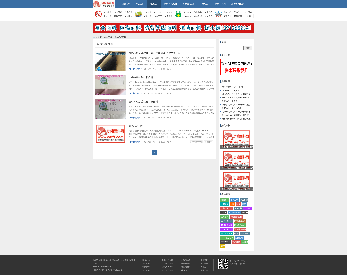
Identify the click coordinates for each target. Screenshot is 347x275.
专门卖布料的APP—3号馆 (233, 87)
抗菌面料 (154, 4)
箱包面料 (248, 12)
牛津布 (224, 212)
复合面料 (140, 4)
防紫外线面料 (170, 4)
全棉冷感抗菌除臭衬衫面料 (143, 101)
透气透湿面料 (240, 229)
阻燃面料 (126, 4)
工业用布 (248, 208)
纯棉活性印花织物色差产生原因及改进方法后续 (154, 53)
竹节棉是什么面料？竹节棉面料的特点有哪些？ (242, 112)
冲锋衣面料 (186, 263)
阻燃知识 (107, 16)
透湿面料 (239, 238)
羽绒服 (245, 242)
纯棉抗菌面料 (136, 125)
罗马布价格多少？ (229, 101)
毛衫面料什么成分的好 (231, 108)
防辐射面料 (220, 4)
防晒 (232, 204)
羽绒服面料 (245, 233)
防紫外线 (244, 200)
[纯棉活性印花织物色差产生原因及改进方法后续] (110, 62)
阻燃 (238, 204)
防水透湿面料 (240, 225)
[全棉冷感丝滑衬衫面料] (110, 86)
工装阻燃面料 (226, 208)
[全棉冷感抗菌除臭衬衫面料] (110, 110)
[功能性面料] (94, 37)
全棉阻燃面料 (226, 229)
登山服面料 (186, 267)
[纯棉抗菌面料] (110, 135)
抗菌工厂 (208, 16)
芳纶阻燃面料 (236, 217)
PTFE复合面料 (227, 238)
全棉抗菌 (187, 12)
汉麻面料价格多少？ (230, 90)
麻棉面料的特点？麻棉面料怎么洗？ (237, 119)
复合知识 (147, 16)
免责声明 (204, 260)
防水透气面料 (167, 267)
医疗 (236, 233)
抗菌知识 (198, 16)
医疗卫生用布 (226, 233)
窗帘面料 (227, 16)
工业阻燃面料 (226, 221)
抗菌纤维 (236, 242)
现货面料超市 (237, 4)
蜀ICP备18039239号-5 (115, 270)
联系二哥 (204, 270)
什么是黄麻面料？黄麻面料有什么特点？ (239, 97)
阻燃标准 (128, 12)
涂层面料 (205, 4)
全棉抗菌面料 (120, 37)
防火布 (245, 212)
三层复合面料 (167, 270)
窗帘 (223, 246)
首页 (100, 37)
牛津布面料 (225, 242)
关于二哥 (204, 267)
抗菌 (244, 204)
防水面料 (225, 217)
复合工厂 (158, 16)
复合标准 (168, 16)
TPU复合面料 (226, 225)
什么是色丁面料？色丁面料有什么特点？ (239, 94)
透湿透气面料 (188, 4)
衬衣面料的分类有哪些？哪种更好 (236, 115)
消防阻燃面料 (234, 212)
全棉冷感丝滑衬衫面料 (141, 77)
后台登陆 (204, 263)
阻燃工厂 (118, 16)
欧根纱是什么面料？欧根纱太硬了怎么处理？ (241, 104)
